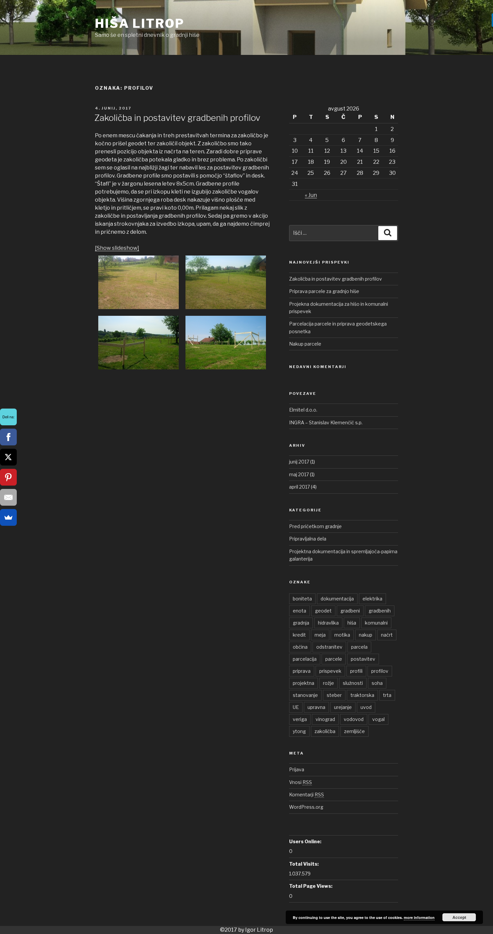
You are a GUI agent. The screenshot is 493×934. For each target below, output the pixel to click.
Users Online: (305, 841)
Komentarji (306, 794)
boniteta (302, 598)
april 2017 (299, 487)
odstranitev (329, 647)
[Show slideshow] (117, 248)
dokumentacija (337, 598)
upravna (316, 707)
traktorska (362, 695)
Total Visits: (304, 864)
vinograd (325, 719)
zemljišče (354, 731)
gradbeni (350, 611)
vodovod (354, 719)
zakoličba (325, 731)
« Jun (311, 195)
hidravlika (328, 623)
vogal (378, 719)
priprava (302, 671)
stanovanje (305, 695)
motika (342, 635)
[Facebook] (8, 437)
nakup (365, 635)
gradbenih (380, 611)
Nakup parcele (305, 344)
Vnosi (300, 782)
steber (334, 695)
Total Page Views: (310, 886)
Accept (459, 917)
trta (387, 695)
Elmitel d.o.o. (303, 410)
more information (419, 917)
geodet (323, 611)
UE (296, 707)
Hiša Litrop (139, 23)
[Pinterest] (8, 477)
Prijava (296, 769)
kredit (299, 635)
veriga (300, 719)
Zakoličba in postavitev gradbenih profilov (177, 118)
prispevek (330, 671)
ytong (299, 731)
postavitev (363, 659)
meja (320, 635)
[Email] (8, 497)
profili (356, 671)
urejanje (343, 707)
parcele (333, 659)
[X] (8, 457)
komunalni (376, 623)
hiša (351, 623)
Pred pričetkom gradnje (315, 526)
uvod (366, 707)
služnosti (353, 683)
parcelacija (305, 659)
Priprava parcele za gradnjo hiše (324, 291)
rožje (328, 683)
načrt (387, 635)
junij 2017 (299, 461)
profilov (379, 671)
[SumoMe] (8, 517)
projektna (303, 683)
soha (377, 683)
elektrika (372, 598)
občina (300, 647)
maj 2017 (299, 474)
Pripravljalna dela (307, 539)
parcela (359, 647)
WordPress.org (306, 807)
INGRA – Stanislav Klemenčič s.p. (326, 422)
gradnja (301, 623)
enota (299, 611)
